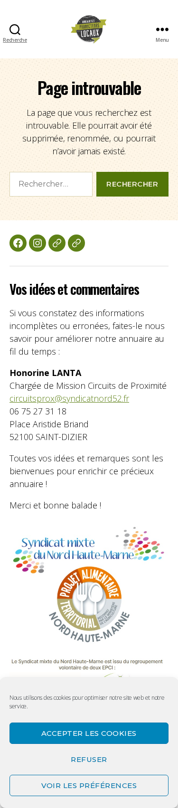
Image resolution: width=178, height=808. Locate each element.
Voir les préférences (89, 785)
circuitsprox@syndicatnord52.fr (69, 398)
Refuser (89, 759)
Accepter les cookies (89, 733)
